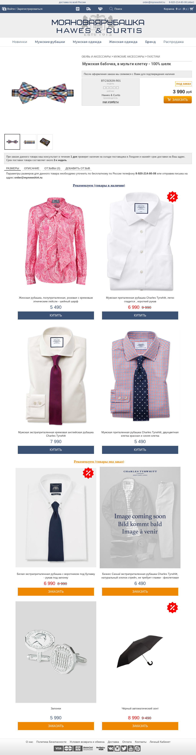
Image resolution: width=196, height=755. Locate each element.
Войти (11, 8)
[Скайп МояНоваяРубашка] (137, 748)
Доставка (113, 741)
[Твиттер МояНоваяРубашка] (124, 748)
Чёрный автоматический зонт (140, 708)
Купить (56, 315)
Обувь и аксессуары (97, 56)
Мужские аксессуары (129, 56)
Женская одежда (123, 42)
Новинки (19, 42)
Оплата (127, 741)
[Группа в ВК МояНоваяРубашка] (111, 748)
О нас (29, 741)
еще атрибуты (111, 102)
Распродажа (173, 42)
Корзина (169, 8)
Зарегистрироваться (29, 8)
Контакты (140, 741)
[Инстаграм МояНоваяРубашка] (117, 748)
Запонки (56, 708)
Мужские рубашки (50, 42)
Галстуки (153, 56)
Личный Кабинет (160, 741)
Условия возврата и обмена (87, 741)
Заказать (180, 99)
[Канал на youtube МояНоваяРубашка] (131, 748)
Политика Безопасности (51, 741)
